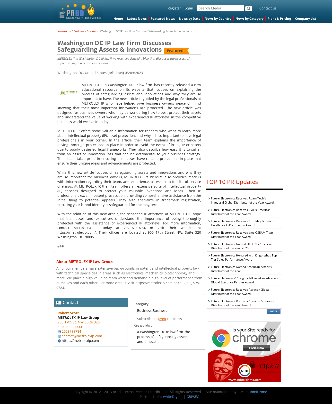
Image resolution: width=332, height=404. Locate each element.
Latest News (137, 18)
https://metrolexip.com (80, 340)
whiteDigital (173, 396)
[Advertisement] (244, 101)
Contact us (268, 8)
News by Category (249, 18)
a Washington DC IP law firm (160, 332)
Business (78, 31)
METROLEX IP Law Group (78, 317)
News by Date (190, 18)
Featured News (163, 18)
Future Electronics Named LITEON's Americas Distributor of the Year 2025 (241, 246)
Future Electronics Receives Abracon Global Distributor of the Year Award (240, 292)
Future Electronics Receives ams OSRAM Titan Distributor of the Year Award (242, 235)
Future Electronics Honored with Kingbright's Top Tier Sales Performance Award (244, 257)
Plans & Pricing (279, 18)
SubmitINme (257, 391)
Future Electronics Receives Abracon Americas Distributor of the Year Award (242, 303)
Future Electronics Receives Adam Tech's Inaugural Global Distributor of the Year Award (242, 200)
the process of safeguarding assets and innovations (163, 337)
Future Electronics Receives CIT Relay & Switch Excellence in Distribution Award (242, 223)
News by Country (218, 18)
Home (118, 18)
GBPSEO (193, 396)
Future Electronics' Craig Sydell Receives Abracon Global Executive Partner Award (244, 280)
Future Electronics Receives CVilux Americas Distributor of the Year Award (241, 212)
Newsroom (64, 31)
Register (174, 8)
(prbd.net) (116, 72)
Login (188, 8)
